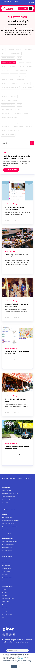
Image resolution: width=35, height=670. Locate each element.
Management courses (7, 577)
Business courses (6, 565)
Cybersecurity (6, 113)
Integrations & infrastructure (8, 509)
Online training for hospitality (23, 126)
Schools (14, 75)
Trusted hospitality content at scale (10, 493)
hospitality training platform (10, 130)
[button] (31, 2)
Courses (12, 478)
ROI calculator (5, 601)
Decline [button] (21, 666)
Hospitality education (7, 550)
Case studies (25, 83)
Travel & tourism (27, 87)
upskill (24, 139)
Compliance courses (6, 568)
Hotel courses (5, 574)
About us (5, 478)
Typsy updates (6, 70)
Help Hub (4, 595)
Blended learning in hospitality (11, 109)
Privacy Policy (19, 658)
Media (22, 75)
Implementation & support (8, 598)
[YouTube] (14, 634)
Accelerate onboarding (7, 517)
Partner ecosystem (6, 604)
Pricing (20, 478)
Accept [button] (13, 666)
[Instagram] (7, 634)
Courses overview (6, 559)
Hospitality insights (8, 57)
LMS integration (25, 122)
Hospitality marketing (8, 62)
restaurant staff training (9, 139)
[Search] (32, 143)
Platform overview (6, 490)
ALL (3, 49)
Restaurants (28, 49)
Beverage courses (6, 562)
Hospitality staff (15, 53)
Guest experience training (9, 100)
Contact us (28, 478)
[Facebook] (10, 634)
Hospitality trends (7, 79)
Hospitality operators (7, 547)
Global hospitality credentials (8, 496)
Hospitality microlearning (10, 117)
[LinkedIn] (3, 634)
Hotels (4, 53)
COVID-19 (4, 75)
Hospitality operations (25, 62)
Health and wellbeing (21, 70)
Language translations (7, 506)
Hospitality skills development (11, 92)
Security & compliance (7, 607)
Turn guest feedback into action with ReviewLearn (10, 2)
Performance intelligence (8, 499)
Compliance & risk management (9, 526)
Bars (19, 57)
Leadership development (8, 523)
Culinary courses (6, 571)
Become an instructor (7, 614)
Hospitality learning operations (9, 502)
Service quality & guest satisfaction (10, 533)
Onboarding (5, 126)
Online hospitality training (10, 87)
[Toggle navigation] (30, 8)
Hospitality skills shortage (10, 83)
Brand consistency (6, 529)
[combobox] (15, 143)
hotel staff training (8, 134)
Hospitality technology (9, 96)
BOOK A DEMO (23, 8)
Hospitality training (26, 66)
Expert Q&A (20, 79)
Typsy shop (4, 611)
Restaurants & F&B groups (8, 544)
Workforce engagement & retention (10, 520)
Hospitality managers (15, 49)
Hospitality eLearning (21, 113)
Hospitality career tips (8, 66)
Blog (3, 617)
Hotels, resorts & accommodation (9, 541)
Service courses (5, 580)
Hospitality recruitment (9, 122)
